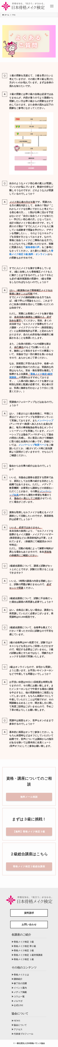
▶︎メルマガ (17, 1001)
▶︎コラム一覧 (18, 996)
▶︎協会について (19, 1025)
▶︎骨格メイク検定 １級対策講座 (27, 955)
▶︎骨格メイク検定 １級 (23, 959)
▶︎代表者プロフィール (22, 1034)
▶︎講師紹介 (17, 979)
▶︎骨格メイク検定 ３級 (23, 942)
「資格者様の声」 (32, 247)
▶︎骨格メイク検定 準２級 (24, 946)
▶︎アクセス (17, 1029)
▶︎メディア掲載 (19, 992)
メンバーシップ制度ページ (32, 445)
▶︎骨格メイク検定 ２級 (23, 950)
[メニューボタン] (52, 6)
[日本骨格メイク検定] (23, 6)
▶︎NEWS (16, 1021)
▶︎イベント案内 (19, 988)
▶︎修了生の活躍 (19, 983)
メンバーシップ (45, 420)
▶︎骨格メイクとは (20, 975)
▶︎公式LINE (17, 1005)
